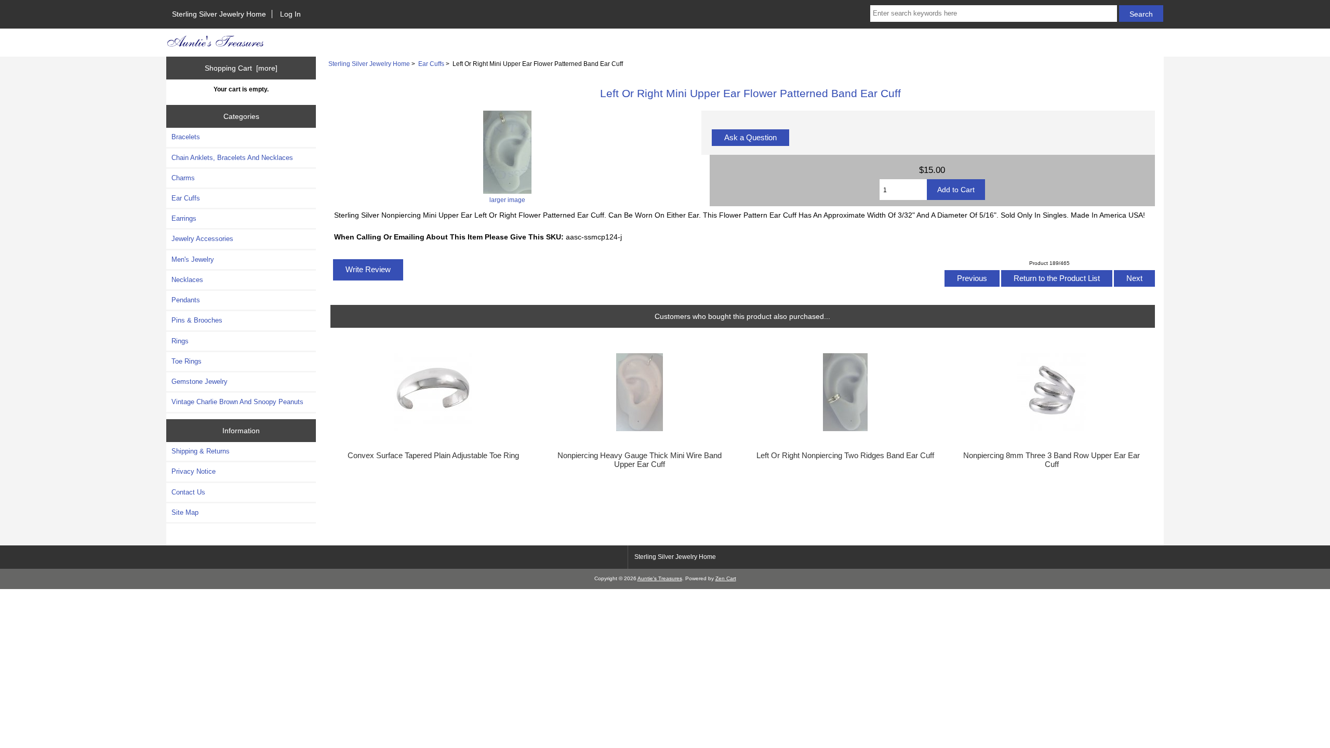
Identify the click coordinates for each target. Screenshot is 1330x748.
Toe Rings (186, 361)
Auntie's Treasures (659, 578)
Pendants (185, 300)
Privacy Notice (193, 471)
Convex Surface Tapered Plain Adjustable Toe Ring (433, 455)
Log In (290, 14)
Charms (183, 178)
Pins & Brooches (196, 320)
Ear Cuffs (431, 63)
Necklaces (187, 280)
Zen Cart (725, 578)
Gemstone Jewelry (199, 381)
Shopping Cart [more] (241, 68)
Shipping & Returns (200, 451)
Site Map (184, 512)
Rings (180, 341)
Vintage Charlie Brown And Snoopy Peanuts (237, 402)
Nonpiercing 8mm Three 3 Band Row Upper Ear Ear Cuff (1051, 459)
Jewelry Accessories (202, 239)
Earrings (183, 218)
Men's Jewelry (192, 259)
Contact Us (188, 492)
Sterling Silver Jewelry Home (219, 14)
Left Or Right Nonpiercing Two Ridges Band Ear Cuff (845, 455)
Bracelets (185, 137)
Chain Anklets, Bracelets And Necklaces (232, 158)
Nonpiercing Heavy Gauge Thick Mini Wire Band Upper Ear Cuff (639, 459)
